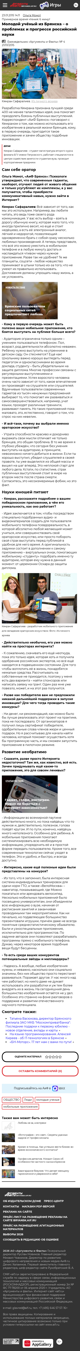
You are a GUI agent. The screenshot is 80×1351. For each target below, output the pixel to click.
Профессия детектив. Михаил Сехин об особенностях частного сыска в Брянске (41, 1160)
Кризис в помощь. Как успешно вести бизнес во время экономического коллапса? (45, 1148)
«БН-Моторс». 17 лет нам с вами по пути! (41, 1042)
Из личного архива (44, 101)
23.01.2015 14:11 (11, 15)
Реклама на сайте (17, 1211)
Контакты (11, 1206)
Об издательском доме (22, 1201)
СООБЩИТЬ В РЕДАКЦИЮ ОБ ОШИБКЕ (31, 1239)
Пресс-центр (54, 1201)
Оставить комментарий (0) (40, 1071)
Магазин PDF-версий (38, 1206)
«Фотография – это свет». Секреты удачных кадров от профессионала (43, 1136)
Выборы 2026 (13, 1234)
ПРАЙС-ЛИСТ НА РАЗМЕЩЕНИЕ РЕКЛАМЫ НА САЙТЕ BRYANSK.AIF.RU (35, 1218)
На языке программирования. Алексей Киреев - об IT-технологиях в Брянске (38, 1036)
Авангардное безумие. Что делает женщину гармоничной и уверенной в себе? (43, 1172)
